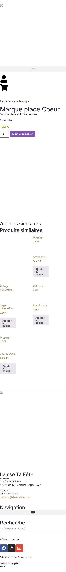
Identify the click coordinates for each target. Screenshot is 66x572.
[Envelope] (19, 548)
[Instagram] (11, 548)
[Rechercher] (2, 535)
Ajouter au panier (22, 133)
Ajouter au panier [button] (40, 272)
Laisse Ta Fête (16, 474)
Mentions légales (9, 563)
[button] (33, 69)
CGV (2, 565)
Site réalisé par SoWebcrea (15, 557)
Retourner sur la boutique (14, 101)
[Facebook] (4, 548)
